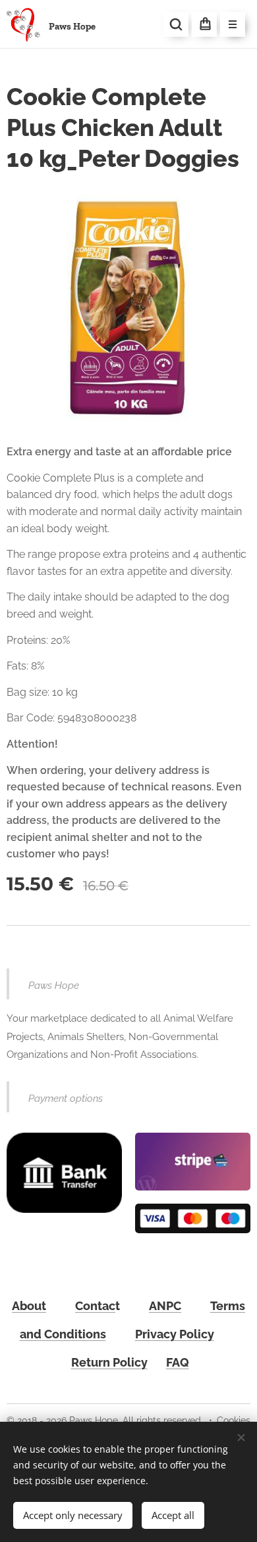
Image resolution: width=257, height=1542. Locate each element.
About (29, 1306)
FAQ (177, 1362)
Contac (95, 1306)
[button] (175, 24)
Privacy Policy (174, 1334)
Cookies (233, 1420)
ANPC (165, 1306)
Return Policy (109, 1362)
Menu (232, 24)
